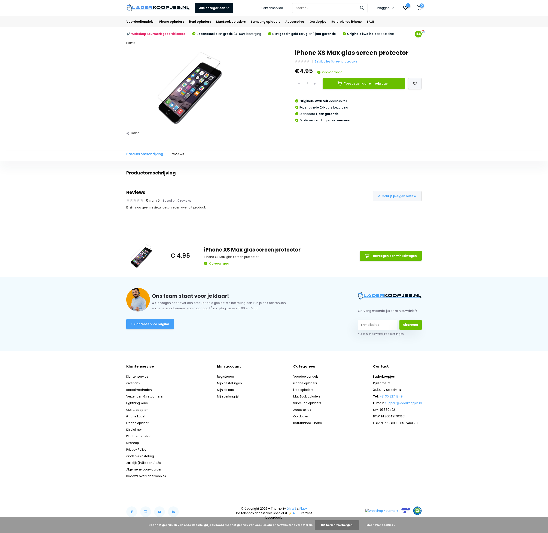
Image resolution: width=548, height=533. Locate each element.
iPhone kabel (135, 416)
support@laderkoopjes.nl (403, 403)
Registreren (225, 376)
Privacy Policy (136, 449)
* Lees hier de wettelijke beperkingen (381, 334)
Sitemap (132, 443)
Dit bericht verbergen (337, 525)
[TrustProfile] (405, 510)
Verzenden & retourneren (145, 396)
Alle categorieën (212, 8)
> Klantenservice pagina (150, 324)
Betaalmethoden (139, 390)
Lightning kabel (137, 403)
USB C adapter (137, 410)
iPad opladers (200, 21)
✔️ (156, 34)
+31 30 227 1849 (391, 396)
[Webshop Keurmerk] (381, 510)
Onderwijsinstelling (140, 456)
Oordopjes (318, 21)
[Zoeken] (362, 8)
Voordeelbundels (139, 21)
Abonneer (410, 325)
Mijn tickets (225, 390)
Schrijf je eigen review (399, 196)
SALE (370, 21)
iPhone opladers (171, 21)
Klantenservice (272, 8)
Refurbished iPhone (346, 21)
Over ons (133, 383)
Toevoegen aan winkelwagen (367, 83)
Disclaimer (134, 429)
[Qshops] (417, 510)
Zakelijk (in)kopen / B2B (143, 463)
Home (130, 43)
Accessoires (295, 21)
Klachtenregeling (139, 436)
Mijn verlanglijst (228, 396)
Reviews (177, 154)
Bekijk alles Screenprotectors (336, 61)
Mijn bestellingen (229, 383)
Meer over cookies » (380, 525)
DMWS (291, 508)
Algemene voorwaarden (144, 469)
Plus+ (303, 508)
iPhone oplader (137, 423)
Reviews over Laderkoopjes (146, 476)
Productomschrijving (144, 154)
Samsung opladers (265, 21)
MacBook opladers (231, 21)
